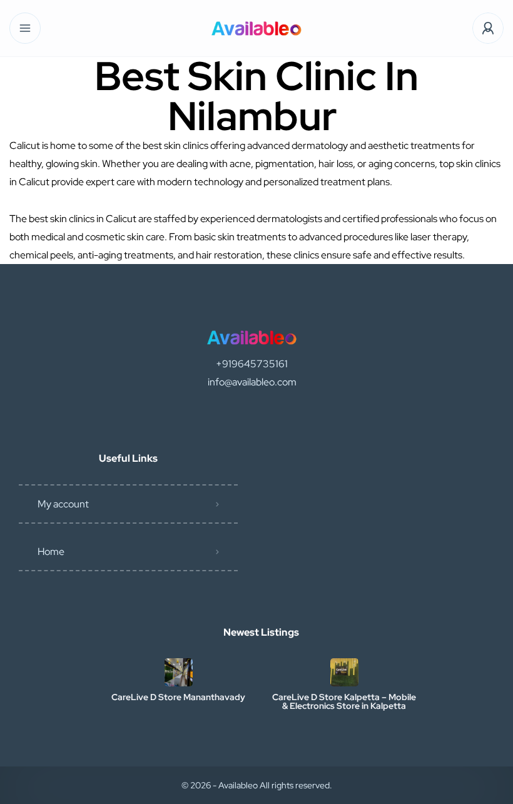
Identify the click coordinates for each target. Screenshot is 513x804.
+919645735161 (252, 363)
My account (63, 504)
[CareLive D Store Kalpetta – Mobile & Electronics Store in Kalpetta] (344, 672)
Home (51, 551)
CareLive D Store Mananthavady (178, 697)
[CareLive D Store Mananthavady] (179, 672)
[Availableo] (256, 28)
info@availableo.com (252, 382)
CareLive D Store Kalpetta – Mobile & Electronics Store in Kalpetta (344, 701)
